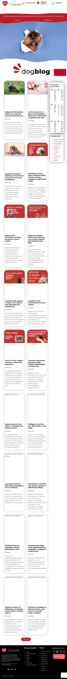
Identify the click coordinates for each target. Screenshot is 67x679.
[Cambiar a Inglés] (11, 669)
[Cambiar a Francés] (15, 669)
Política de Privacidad (29, 676)
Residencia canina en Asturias (50, 16)
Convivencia (58, 141)
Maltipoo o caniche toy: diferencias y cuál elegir (37, 426)
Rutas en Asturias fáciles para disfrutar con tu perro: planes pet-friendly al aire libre (36, 239)
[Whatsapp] (53, 3)
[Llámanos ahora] (23, 3)
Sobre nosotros (16, 16)
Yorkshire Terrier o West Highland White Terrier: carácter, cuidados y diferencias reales (37, 177)
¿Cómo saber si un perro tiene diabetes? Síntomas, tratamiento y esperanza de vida (37, 115)
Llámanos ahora (31, 3)
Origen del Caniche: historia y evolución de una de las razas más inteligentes (14, 177)
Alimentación (59, 139)
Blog (17, 20)
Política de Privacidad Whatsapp (56, 676)
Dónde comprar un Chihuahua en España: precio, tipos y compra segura (14, 610)
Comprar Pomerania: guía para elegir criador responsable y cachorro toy (37, 363)
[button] (26, 639)
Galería (32, 16)
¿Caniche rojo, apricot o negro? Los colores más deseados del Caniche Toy (14, 304)
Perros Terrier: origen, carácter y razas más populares (14, 362)
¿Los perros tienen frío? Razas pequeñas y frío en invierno (14, 486)
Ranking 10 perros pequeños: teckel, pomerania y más (12, 547)
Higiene (57, 148)
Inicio (5, 16)
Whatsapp (58, 3)
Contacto (47, 20)
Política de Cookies (41, 676)
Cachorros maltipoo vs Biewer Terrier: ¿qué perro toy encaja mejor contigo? (37, 610)
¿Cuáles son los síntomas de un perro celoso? (37, 303)
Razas (26, 16)
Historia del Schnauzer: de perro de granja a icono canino (13, 238)
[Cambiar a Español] (8, 669)
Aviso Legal (18, 676)
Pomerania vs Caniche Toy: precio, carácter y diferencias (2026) (37, 486)
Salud (56, 160)
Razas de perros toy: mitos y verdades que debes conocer (14, 426)
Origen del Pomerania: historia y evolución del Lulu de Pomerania (14, 114)
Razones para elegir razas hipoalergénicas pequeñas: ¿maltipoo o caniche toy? (37, 548)
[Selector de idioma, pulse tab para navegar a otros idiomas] (4, 10)
